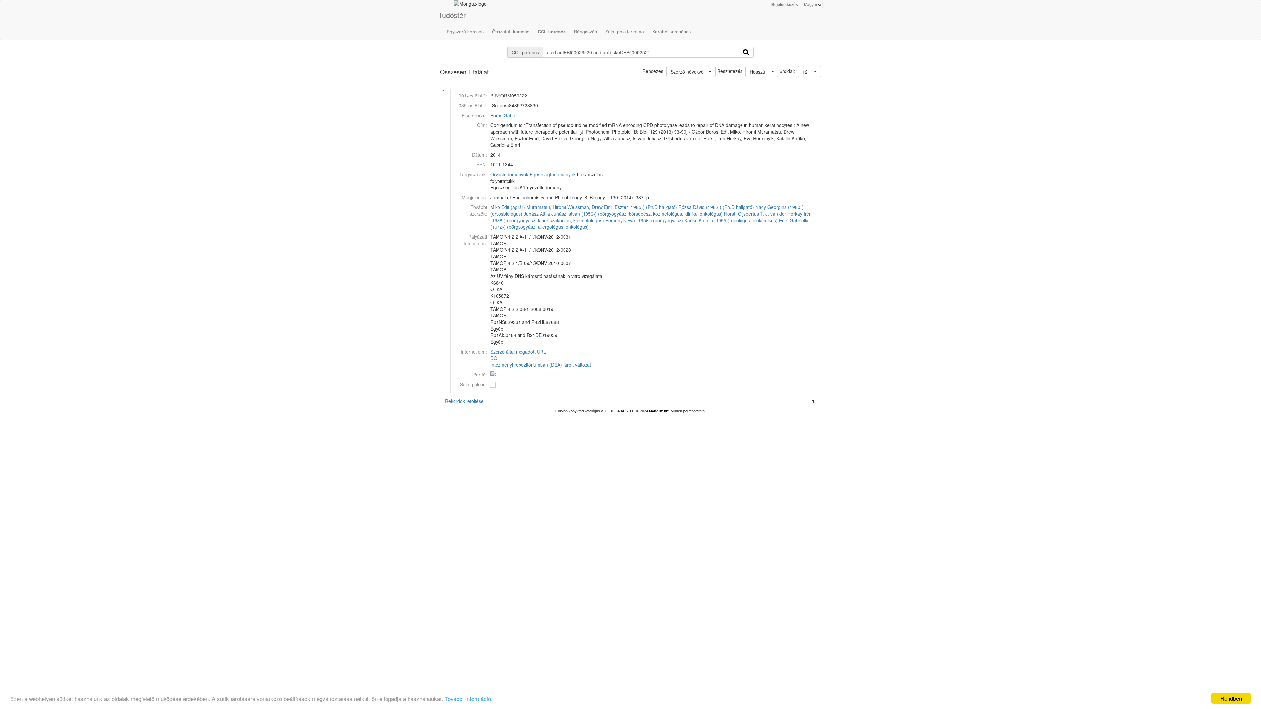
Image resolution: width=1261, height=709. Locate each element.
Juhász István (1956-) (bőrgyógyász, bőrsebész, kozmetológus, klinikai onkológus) (637, 213)
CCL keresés (552, 31)
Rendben (1231, 698)
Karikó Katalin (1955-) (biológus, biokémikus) (731, 220)
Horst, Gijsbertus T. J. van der (755, 213)
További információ (468, 699)
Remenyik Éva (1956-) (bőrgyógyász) (644, 220)
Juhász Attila (537, 213)
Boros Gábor (503, 115)
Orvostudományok (509, 174)
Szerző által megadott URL (518, 351)
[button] (809, 71)
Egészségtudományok (553, 174)
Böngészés (585, 31)
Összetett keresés (510, 31)
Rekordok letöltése (464, 401)
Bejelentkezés (784, 4)
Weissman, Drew (585, 207)
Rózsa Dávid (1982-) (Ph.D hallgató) (716, 207)
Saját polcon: (473, 384)
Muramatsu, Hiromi (546, 207)
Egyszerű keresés (465, 31)
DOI (494, 358)
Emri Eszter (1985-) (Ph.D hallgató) (640, 207)
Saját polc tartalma (624, 31)
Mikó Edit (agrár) (507, 207)
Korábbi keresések (671, 31)
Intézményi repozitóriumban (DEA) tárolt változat (540, 364)
